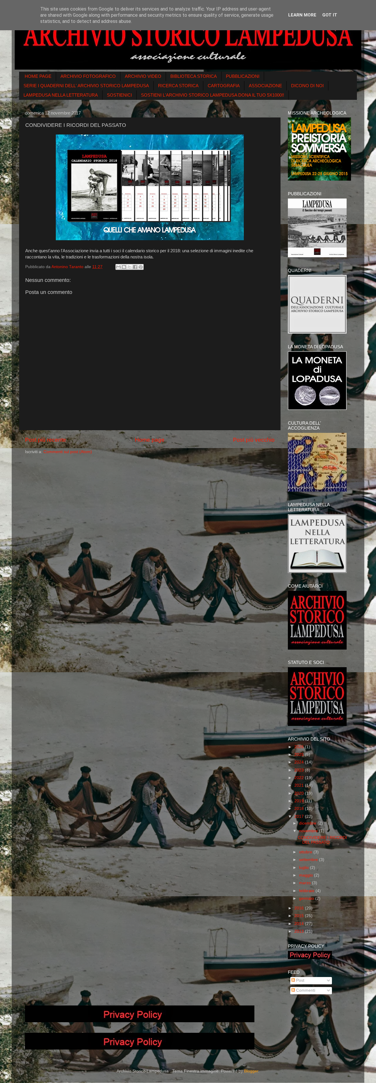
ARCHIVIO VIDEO (143, 76)
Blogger (251, 1071)
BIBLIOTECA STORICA (193, 76)
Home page (149, 440)
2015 (299, 916)
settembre (309, 859)
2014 (299, 923)
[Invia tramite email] (118, 267)
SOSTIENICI (119, 95)
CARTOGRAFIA (224, 85)
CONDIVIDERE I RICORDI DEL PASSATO (322, 840)
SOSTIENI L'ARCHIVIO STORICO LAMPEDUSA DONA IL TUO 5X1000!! (212, 95)
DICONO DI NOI (307, 85)
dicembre (308, 823)
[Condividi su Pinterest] (141, 267)
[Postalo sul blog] (124, 267)
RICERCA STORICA (178, 85)
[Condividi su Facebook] (135, 267)
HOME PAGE (38, 76)
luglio (304, 867)
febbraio (307, 891)
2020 (299, 793)
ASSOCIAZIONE (265, 85)
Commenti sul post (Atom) (67, 452)
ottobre (306, 852)
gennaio (307, 898)
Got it (329, 15)
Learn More (302, 15)
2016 (299, 908)
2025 (299, 754)
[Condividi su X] (129, 267)
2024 (299, 762)
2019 (299, 801)
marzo (305, 883)
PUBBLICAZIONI (242, 76)
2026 (299, 747)
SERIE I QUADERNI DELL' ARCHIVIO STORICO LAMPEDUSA (86, 85)
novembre (309, 831)
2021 (299, 785)
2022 (299, 778)
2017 (299, 816)
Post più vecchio (254, 440)
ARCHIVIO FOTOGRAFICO (88, 76)
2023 (299, 770)
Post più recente (45, 440)
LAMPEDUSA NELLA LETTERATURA (61, 95)
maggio (306, 875)
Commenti (305, 990)
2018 (299, 808)
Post (299, 980)
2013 (299, 931)
